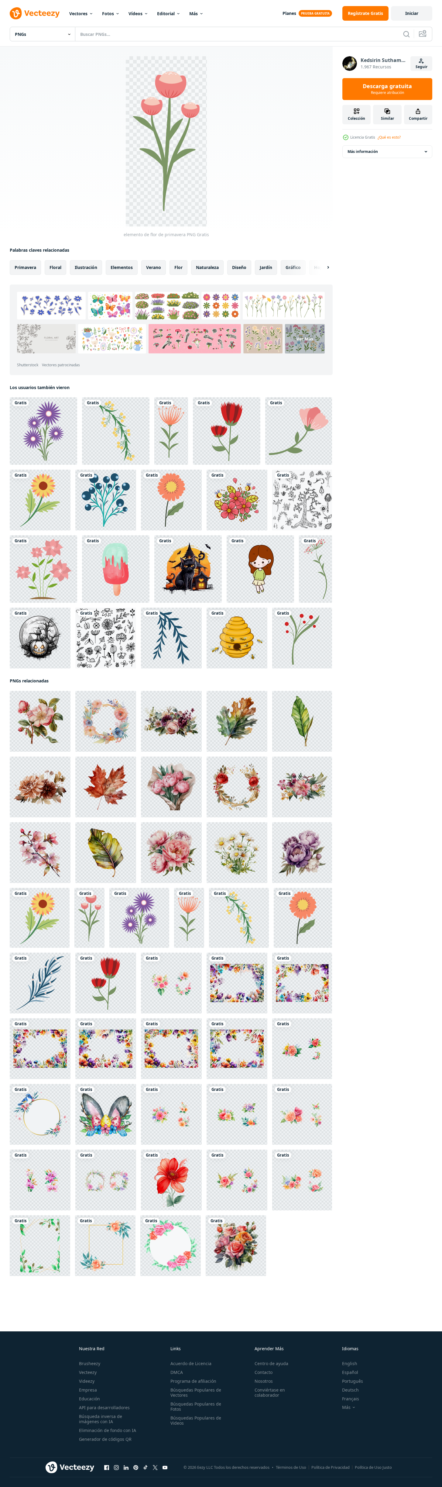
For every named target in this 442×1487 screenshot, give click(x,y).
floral (55, 267)
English (349, 1363)
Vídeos (135, 13)
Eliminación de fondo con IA (107, 1430)
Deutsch (350, 1390)
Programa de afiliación (193, 1381)
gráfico (293, 267)
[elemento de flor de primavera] (43, 431)
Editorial (166, 13)
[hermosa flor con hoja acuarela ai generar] (40, 721)
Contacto (263, 1372)
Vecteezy (88, 1372)
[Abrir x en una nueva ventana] (155, 1467)
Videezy (86, 1381)
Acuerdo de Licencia (190, 1363)
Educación (89, 1399)
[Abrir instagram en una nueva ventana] (116, 1467)
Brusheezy (89, 1363)
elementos (122, 267)
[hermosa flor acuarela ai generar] (237, 852)
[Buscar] (406, 34)
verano (153, 267)
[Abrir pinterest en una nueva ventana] (135, 1467)
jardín (266, 267)
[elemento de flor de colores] (298, 431)
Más (193, 13)
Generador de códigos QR (105, 1439)
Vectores (78, 13)
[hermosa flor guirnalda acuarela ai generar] (105, 721)
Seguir (421, 66)
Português (352, 1381)
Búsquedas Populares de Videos (195, 1420)
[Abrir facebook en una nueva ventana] (106, 1467)
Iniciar (411, 13)
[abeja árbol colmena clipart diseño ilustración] (237, 638)
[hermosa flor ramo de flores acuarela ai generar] (171, 787)
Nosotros (264, 1381)
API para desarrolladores (104, 1407)
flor (178, 267)
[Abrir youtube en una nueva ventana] (165, 1467)
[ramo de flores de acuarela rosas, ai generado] (236, 1245)
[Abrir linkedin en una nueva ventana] (126, 1467)
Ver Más (304, 339)
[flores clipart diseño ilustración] (43, 569)
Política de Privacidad (330, 1467)
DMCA (176, 1372)
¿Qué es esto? (389, 137)
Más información (363, 151)
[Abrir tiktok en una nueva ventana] (145, 1467)
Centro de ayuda (271, 1363)
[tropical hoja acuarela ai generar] (302, 721)
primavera (25, 267)
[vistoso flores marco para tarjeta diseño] (237, 983)
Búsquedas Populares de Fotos (195, 1406)
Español (350, 1372)
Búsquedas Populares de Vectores (195, 1392)
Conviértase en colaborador (270, 1392)
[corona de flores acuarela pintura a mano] (40, 1114)
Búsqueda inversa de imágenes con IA (100, 1418)
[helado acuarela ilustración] (115, 569)
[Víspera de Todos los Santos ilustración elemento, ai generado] (188, 569)
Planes (289, 13)
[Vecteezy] (35, 13)
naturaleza (207, 267)
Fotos (108, 13)
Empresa (88, 1390)
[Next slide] (323, 267)
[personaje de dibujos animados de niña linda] (260, 569)
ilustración (86, 267)
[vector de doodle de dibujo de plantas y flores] (302, 500)
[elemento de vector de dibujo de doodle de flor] (105, 638)
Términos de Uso (291, 1467)
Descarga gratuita (387, 89)
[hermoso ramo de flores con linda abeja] (237, 500)
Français (350, 1399)
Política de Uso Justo (373, 1467)
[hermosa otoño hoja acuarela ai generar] (237, 721)
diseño (239, 267)
